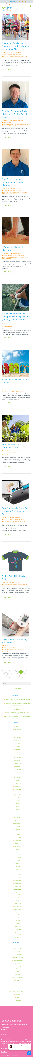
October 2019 (18, 843)
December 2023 (17, 757)
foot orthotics (22, 389)
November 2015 (17, 929)
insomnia (10, 651)
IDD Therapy (18, 963)
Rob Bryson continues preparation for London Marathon (13, 182)
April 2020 (18, 832)
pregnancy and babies (18, 988)
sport (8, 522)
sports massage (12, 57)
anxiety (4, 649)
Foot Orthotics (6, 387)
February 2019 (18, 854)
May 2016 (18, 920)
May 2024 (18, 743)
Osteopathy (18, 54)
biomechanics (6, 521)
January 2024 (18, 755)
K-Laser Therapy (17, 966)
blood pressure (10, 649)
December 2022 (17, 775)
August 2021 (18, 797)
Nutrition (18, 974)
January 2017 (18, 903)
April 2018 (18, 869)
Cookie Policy (4, 1051)
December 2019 (17, 840)
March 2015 (17, 937)
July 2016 (18, 914)
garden (10, 454)
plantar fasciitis (12, 391)
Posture (18, 255)
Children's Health (17, 948)
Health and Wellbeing (8, 54)
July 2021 (18, 800)
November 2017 (17, 883)
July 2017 (18, 894)
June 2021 (18, 803)
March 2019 (17, 852)
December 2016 (17, 906)
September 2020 (17, 823)
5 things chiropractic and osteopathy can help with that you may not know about (16, 317)
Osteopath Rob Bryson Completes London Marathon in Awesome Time (16, 46)
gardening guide (20, 454)
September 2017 (17, 889)
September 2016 (17, 909)
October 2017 (18, 886)
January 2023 (18, 772)
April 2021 (18, 809)
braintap (15, 649)
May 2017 (18, 900)
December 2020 (17, 815)
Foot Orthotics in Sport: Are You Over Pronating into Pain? (15, 511)
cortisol (4, 257)
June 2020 (18, 829)
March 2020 (17, 834)
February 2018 (18, 874)
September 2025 (17, 729)
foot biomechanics (13, 521)
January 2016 (18, 926)
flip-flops (17, 389)
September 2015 (17, 932)
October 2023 (18, 763)
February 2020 (18, 837)
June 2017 (18, 897)
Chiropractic (6, 324)
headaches (17, 257)
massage (22, 257)
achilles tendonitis (7, 389)
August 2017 (18, 892)
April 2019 (18, 849)
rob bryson (13, 193)
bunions (13, 389)
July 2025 (18, 732)
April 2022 (18, 780)
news (16, 56)
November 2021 (17, 789)
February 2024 (18, 752)
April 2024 (18, 746)
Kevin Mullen (6, 124)
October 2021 (18, 792)
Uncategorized (18, 1000)
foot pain (27, 389)
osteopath (11, 124)
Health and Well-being (18, 957)
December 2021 (17, 786)
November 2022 (17, 777)
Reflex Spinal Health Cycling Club (20, 584)
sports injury (9, 326)
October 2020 (18, 820)
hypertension (4, 651)
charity (4, 56)
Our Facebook (16, 688)
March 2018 (17, 872)
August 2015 (18, 934)
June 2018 (18, 863)
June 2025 (18, 735)
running (6, 57)
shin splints (21, 391)
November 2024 (17, 737)
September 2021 (17, 794)
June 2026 (18, 726)
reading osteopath (21, 56)
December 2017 (17, 880)
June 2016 (18, 917)
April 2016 (18, 923)
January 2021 (18, 812)
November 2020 (17, 817)
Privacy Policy (4, 1048)
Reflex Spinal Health (6, 193)
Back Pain (18, 946)
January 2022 (18, 783)
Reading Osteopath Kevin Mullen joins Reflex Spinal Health (14, 114)
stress (9, 258)
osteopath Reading (18, 124)
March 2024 (17, 749)
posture (17, 391)
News (14, 54)
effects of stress (20, 649)
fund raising (9, 192)
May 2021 (18, 806)
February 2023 (18, 769)
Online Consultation (17, 977)
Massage (15, 255)
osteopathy (8, 125)
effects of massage (11, 257)
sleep (6, 258)
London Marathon (10, 56)
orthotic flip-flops (5, 391)
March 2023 (17, 766)
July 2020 (18, 826)
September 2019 (17, 846)
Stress (22, 255)
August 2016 (18, 912)
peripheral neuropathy (18, 983)
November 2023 (17, 760)
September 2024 (17, 740)
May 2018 (18, 866)
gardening (14, 454)
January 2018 (18, 877)
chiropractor (5, 454)
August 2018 (18, 857)
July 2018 (18, 860)
